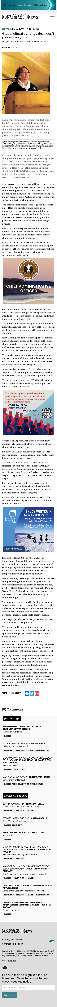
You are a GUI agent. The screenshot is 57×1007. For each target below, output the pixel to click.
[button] (4, 967)
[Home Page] (20, 17)
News (5, 28)
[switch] (52, 941)
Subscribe (9, 995)
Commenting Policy (12, 943)
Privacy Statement (12, 939)
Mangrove (12, 961)
